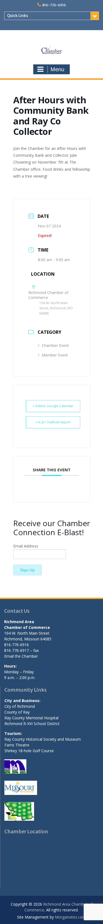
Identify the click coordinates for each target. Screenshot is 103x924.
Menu (57, 69)
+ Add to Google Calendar (52, 406)
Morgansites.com (70, 917)
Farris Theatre (16, 745)
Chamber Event (55, 345)
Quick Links (17, 15)
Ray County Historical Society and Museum (42, 739)
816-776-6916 (54, 5)
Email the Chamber (21, 656)
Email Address (25, 546)
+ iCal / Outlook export (53, 422)
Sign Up (27, 570)
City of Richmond (19, 706)
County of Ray (17, 712)
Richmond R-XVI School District (32, 723)
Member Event (55, 355)
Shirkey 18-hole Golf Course (29, 750)
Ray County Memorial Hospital (31, 717)
